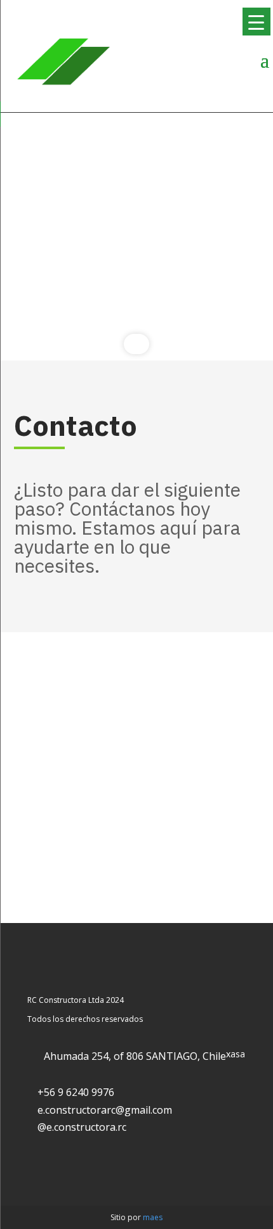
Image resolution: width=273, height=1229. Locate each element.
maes (153, 1217)
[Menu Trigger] (256, 21)
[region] (136, 236)
